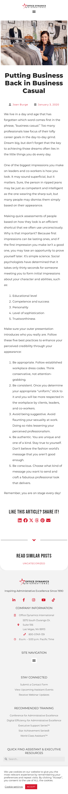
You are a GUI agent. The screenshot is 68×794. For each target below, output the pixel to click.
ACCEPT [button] (31, 786)
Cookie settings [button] (14, 786)
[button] (34, 11)
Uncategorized (34, 563)
